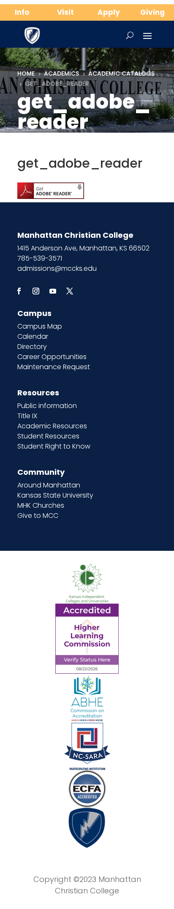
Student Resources (48, 436)
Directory (32, 346)
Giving (152, 12)
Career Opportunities (52, 357)
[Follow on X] (69, 291)
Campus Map (39, 326)
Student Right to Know (53, 446)
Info (22, 12)
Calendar (32, 336)
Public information (47, 406)
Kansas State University (55, 495)
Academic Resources (52, 426)
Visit (65, 12)
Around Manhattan (48, 485)
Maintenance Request (53, 367)
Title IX (27, 416)
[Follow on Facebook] (19, 291)
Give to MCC (37, 515)
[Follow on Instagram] (36, 291)
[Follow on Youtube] (53, 291)
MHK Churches (40, 505)
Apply (109, 12)
